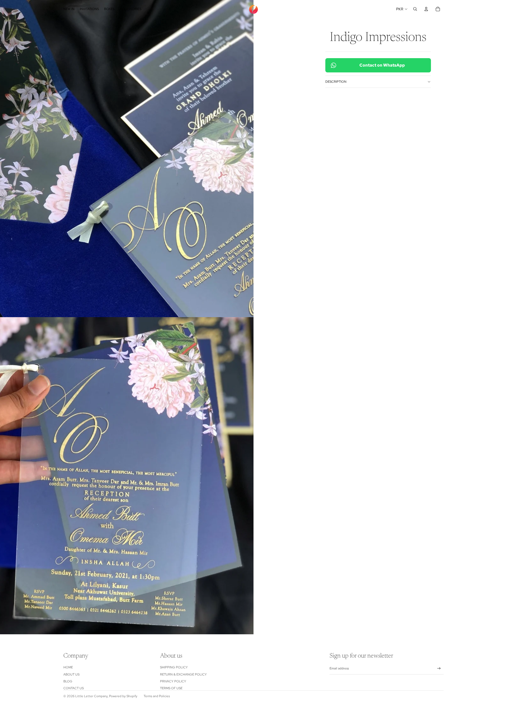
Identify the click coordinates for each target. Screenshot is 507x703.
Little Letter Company (91, 696)
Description (335, 82)
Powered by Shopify (123, 696)
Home (68, 667)
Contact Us (73, 688)
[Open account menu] (426, 9)
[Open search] (415, 9)
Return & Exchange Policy (183, 674)
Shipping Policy (174, 667)
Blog (67, 681)
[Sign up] (439, 668)
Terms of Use (171, 688)
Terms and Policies (157, 696)
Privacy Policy (173, 681)
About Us (71, 674)
